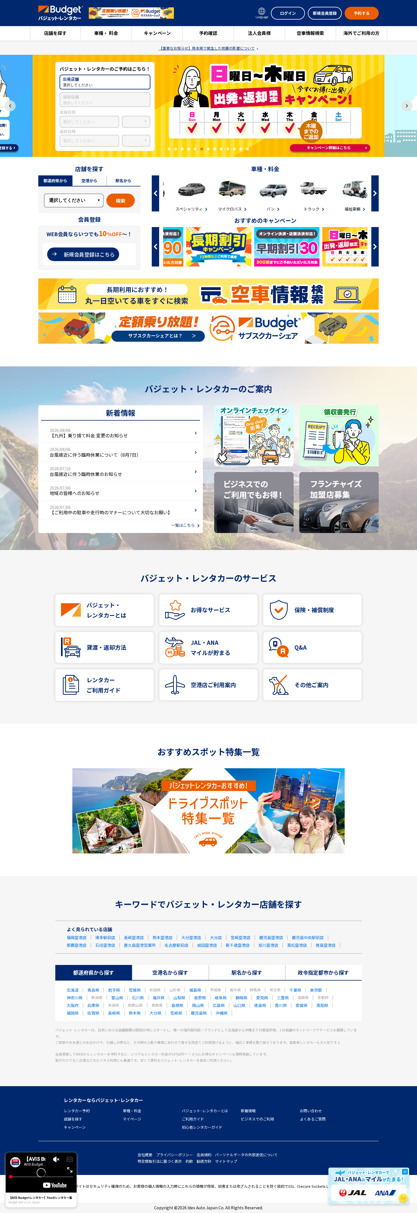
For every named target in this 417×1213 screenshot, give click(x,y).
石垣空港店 (105, 945)
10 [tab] (227, 149)
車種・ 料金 (106, 33)
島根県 (177, 1005)
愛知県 (262, 997)
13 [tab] (247, 149)
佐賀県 (93, 1013)
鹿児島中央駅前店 (308, 937)
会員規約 (204, 1154)
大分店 (216, 937)
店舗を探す (55, 33)
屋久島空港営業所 (140, 945)
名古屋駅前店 (176, 945)
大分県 (155, 1013)
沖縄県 (222, 1013)
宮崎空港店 (240, 937)
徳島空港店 (326, 945)
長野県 (200, 997)
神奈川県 (75, 997)
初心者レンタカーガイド (202, 1127)
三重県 (283, 997)
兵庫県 (93, 1005)
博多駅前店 (105, 937)
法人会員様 (259, 33)
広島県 (219, 1005)
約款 (189, 1161)
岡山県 (198, 1005)
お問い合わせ (311, 1110)
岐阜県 (221, 997)
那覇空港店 (77, 945)
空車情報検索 (310, 33)
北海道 (73, 990)
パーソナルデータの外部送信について (246, 1154)
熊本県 (135, 1013)
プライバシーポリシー (174, 1154)
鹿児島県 (199, 1013)
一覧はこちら (183, 525)
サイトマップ (226, 1161)
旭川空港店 (268, 945)
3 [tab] (182, 149)
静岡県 (241, 997)
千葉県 (295, 990)
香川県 (281, 1005)
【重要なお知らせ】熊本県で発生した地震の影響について (207, 48)
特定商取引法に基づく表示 (160, 1161)
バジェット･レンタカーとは (205, 1110)
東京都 (316, 990)
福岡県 (73, 1013)
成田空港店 (207, 945)
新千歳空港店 (238, 945)
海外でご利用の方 (361, 33)
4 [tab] (188, 149)
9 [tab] (221, 149)
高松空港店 (297, 945)
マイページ (132, 1119)
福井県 (159, 997)
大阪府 (73, 1005)
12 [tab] (240, 149)
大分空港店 (191, 937)
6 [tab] (201, 149)
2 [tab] (175, 149)
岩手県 (114, 990)
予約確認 (208, 33)
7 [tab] (208, 149)
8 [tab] (214, 149)
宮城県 (135, 990)
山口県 (239, 1005)
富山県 (117, 997)
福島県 (195, 990)
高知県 (322, 1005)
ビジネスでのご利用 (257, 1119)
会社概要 (145, 1154)
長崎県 (114, 1013)
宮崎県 (176, 1013)
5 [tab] (195, 149)
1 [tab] (169, 149)
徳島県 (260, 1005)
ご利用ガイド (193, 1119)
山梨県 (179, 997)
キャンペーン (157, 33)
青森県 (93, 990)
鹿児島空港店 (271, 937)
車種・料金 (132, 1110)
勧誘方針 (204, 1161)
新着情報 (248, 1110)
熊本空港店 (162, 937)
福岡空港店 (77, 937)
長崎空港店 (134, 937)
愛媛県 (302, 1005)
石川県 (138, 997)
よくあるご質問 (313, 1119)
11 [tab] (234, 149)
